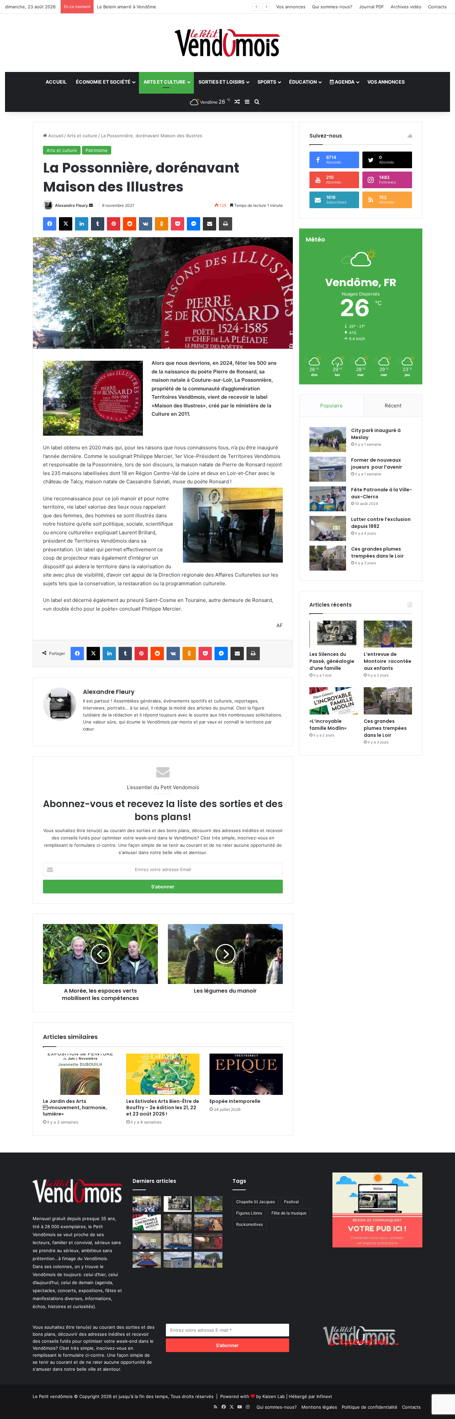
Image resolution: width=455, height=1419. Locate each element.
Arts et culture (165, 82)
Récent (393, 405)
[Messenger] (193, 224)
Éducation (303, 82)
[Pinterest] (113, 224)
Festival (291, 1201)
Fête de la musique (288, 1212)
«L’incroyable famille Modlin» (327, 724)
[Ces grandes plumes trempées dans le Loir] (327, 558)
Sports (266, 82)
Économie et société (103, 82)
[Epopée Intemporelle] (246, 1074)
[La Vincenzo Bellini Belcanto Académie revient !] (208, 1241)
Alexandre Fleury (71, 205)
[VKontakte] (145, 224)
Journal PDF (371, 6)
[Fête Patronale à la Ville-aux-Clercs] (327, 498)
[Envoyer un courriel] (91, 205)
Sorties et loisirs (221, 82)
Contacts (437, 6)
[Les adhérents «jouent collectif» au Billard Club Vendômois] (147, 1260)
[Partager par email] (209, 224)
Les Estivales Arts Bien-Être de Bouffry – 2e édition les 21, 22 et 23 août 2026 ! (162, 1107)
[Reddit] (129, 224)
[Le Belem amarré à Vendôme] (178, 1241)
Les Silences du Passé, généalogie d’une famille (331, 661)
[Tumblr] (97, 224)
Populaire (331, 405)
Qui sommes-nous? (332, 6)
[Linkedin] (81, 224)
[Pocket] (177, 224)
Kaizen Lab (273, 1396)
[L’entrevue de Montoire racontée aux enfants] (388, 634)
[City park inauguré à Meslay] (327, 439)
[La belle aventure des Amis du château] (147, 1204)
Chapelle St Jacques (255, 1201)
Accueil (56, 82)
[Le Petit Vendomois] (227, 43)
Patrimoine (97, 150)
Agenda (344, 82)
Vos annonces (290, 6)
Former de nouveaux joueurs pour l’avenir (376, 463)
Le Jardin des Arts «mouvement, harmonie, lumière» (75, 1107)
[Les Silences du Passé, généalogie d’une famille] (333, 634)
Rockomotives (249, 1224)
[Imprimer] (225, 224)
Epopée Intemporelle (235, 1101)
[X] (65, 224)
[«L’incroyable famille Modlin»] (333, 700)
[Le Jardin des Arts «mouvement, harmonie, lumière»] (79, 1074)
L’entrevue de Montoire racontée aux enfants (387, 661)
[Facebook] (49, 224)
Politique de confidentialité (369, 1407)
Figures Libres (249, 1212)
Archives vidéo (406, 6)
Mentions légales (319, 1407)
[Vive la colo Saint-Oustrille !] (208, 1222)
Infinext (324, 1396)
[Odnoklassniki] (161, 224)
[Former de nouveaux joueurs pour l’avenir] (327, 469)
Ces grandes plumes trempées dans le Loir (377, 552)
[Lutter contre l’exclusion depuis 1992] (327, 528)
